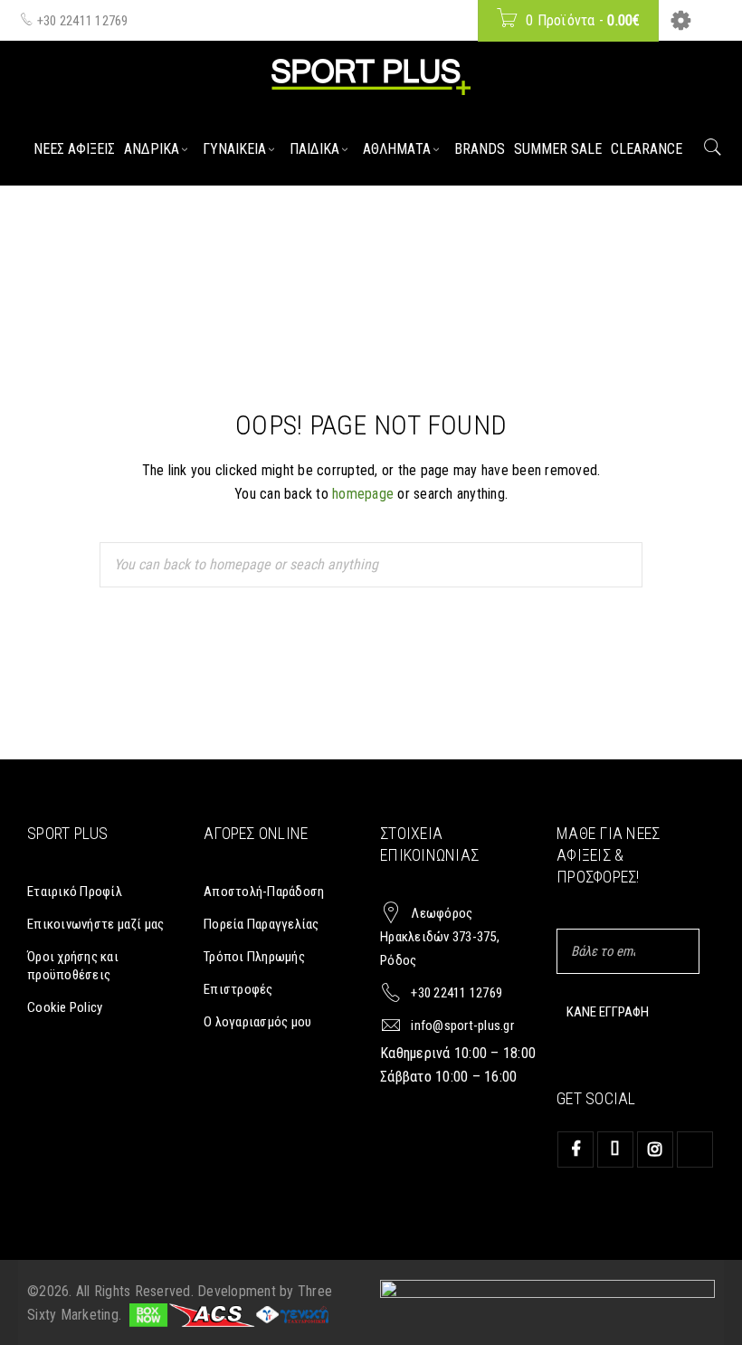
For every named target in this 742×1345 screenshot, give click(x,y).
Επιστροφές (238, 989)
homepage (363, 493)
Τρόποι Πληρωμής (254, 957)
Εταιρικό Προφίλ (74, 891)
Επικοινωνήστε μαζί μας (96, 924)
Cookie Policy (64, 1007)
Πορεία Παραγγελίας (261, 924)
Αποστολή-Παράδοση (264, 891)
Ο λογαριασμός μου (257, 1022)
